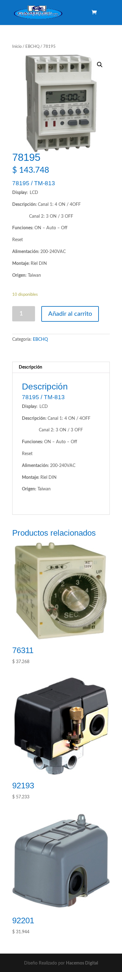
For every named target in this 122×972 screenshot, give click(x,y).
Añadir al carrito (70, 314)
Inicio (17, 47)
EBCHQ (32, 47)
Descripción (30, 367)
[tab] (61, 367)
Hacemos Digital (82, 963)
